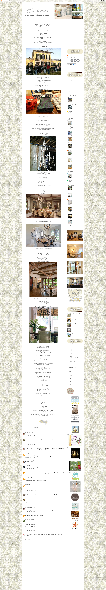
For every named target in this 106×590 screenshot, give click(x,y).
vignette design (70, 136)
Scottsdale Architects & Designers (44, 298)
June (69, 356)
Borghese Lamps (71, 360)
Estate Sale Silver (71, 368)
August (70, 353)
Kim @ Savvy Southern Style (29, 432)
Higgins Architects (51, 298)
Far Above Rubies (70, 127)
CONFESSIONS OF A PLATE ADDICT (73, 143)
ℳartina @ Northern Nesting (29, 460)
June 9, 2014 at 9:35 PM (30, 444)
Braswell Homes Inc (49, 248)
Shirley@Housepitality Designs (30, 507)
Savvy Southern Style (71, 192)
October (70, 350)
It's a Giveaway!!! (73, 328)
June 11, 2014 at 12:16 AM (30, 481)
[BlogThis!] (35, 427)
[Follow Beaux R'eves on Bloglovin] (71, 64)
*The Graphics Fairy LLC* (72, 95)
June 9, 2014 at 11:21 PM (30, 457)
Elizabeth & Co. (70, 150)
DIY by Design (70, 164)
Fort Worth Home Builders (44, 248)
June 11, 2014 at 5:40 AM (30, 496)
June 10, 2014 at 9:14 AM (30, 468)
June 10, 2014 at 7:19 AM (30, 463)
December (70, 347)
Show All (82, 226)
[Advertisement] (31, 573)
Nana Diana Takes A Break (72, 104)
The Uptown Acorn (71, 97)
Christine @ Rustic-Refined (29, 493)
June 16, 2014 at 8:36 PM (30, 530)
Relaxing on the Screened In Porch (76, 323)
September (70, 352)
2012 (69, 384)
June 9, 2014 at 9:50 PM (30, 451)
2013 (69, 383)
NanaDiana (26, 438)
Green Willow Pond (51, 409)
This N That (27, 465)
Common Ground (70, 157)
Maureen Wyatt (27, 453)
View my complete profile (71, 57)
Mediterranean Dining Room (37, 298)
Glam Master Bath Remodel (75, 313)
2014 (69, 346)
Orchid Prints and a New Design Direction (75, 361)
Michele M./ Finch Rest (28, 519)
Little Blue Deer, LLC (55, 586)
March (70, 378)
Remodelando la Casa (71, 173)
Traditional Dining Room (38, 248)
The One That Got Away (72, 367)
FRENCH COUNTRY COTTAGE (73, 185)
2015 (69, 345)
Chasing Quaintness (71, 219)
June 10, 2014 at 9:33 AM (30, 475)
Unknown (26, 484)
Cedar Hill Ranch (70, 171)
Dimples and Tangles (71, 120)
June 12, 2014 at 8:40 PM (30, 511)
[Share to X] (36, 427)
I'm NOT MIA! (71, 364)
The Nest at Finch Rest (71, 199)
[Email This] (34, 427)
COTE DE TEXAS (70, 180)
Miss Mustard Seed (71, 113)
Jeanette (26, 471)
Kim (25, 498)
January (70, 381)
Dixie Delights (70, 111)
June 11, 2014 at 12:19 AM (30, 490)
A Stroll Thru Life (70, 118)
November (70, 349)
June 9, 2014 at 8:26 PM (30, 435)
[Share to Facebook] (37, 427)
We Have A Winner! (74, 333)
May (69, 375)
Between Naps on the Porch (72, 116)
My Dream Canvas (28, 477)
